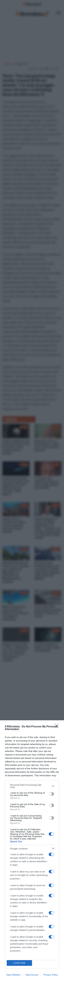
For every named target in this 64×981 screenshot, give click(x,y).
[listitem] (32, 786)
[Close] (57, 727)
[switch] (51, 794)
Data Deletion (13, 974)
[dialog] (32, 850)
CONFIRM (19, 963)
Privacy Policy (50, 974)
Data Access (32, 974)
